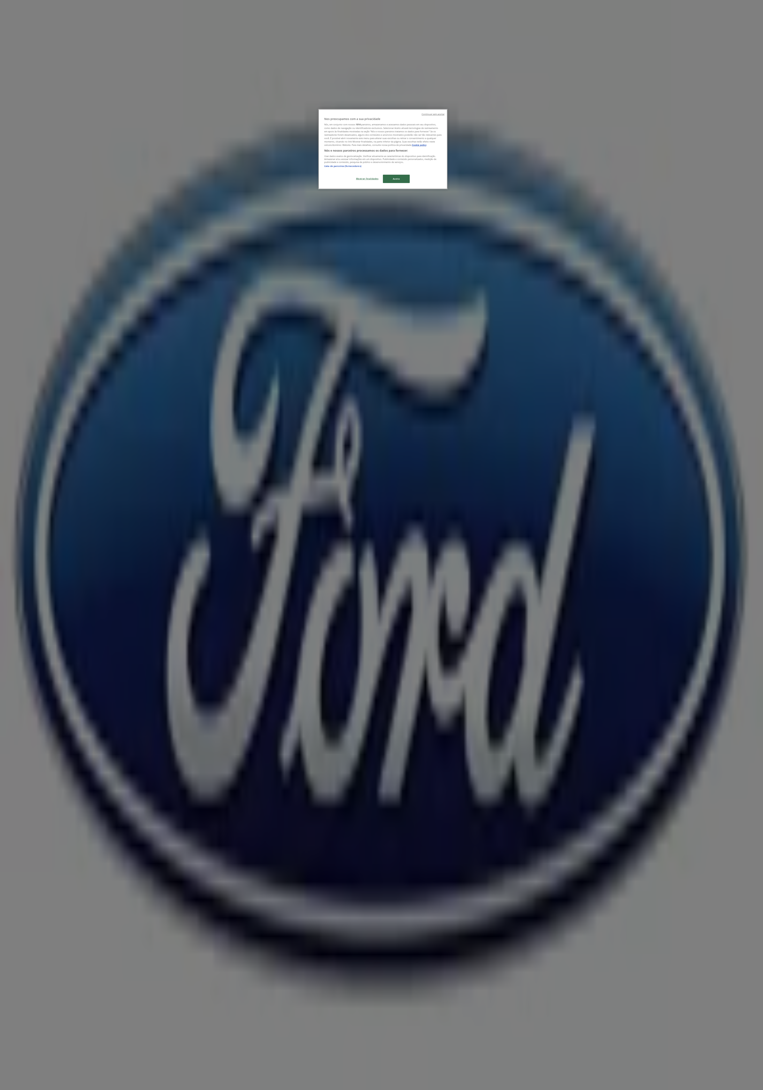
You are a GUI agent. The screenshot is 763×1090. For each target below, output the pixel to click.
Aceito (396, 178)
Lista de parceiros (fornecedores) (342, 166)
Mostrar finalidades (367, 178)
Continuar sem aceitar (433, 114)
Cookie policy (419, 144)
